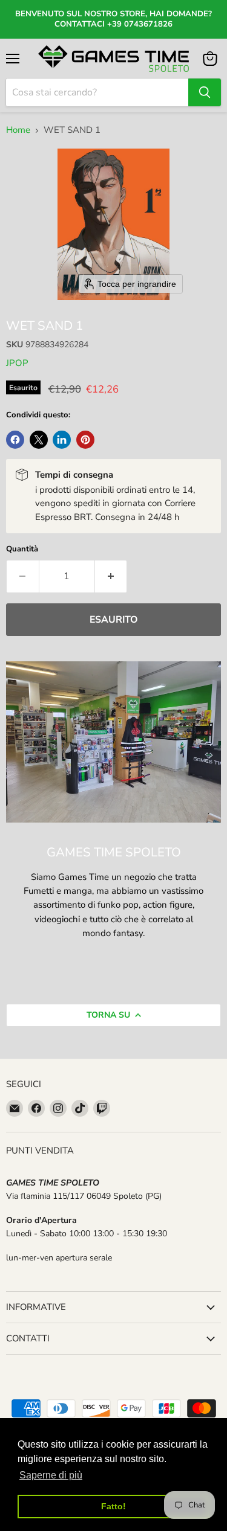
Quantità (22, 549)
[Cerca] (204, 92)
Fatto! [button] (113, 1506)
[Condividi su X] (39, 440)
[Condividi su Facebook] (15, 440)
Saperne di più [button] (50, 1475)
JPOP (17, 363)
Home (18, 130)
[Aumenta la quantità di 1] (111, 576)
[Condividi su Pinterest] (85, 440)
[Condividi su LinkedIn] (62, 440)
